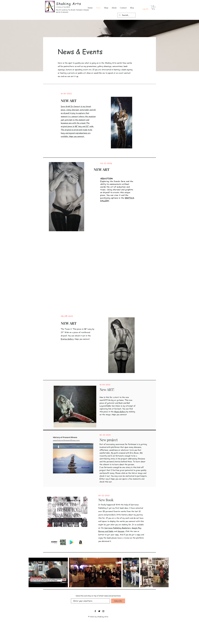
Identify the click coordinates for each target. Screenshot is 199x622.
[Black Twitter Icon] (99, 611)
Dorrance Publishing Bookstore (117, 528)
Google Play (136, 528)
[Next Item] (164, 572)
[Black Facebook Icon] (95, 611)
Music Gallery (120, 411)
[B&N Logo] (63, 542)
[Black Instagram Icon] (103, 611)
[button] (153, 7)
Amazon (121, 531)
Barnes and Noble (105, 531)
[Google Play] (72, 542)
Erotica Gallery (67, 339)
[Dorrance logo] (54, 542)
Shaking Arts (68, 3)
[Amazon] (80, 542)
